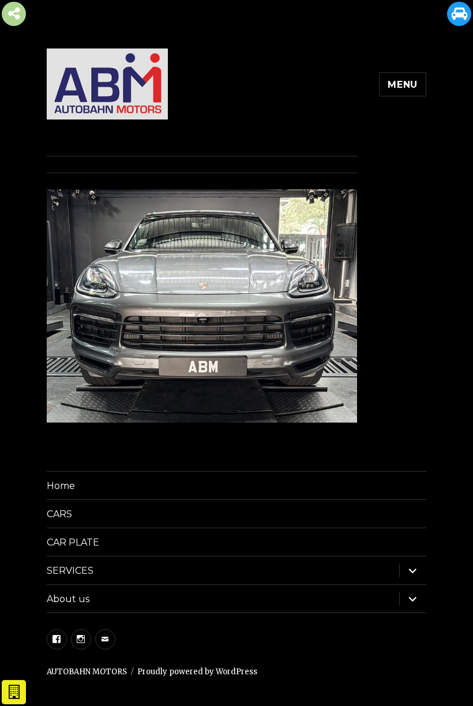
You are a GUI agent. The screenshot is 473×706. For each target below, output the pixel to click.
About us (68, 598)
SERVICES (70, 570)
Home (61, 485)
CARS (59, 514)
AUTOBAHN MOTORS (87, 672)
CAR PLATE (73, 542)
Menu (403, 84)
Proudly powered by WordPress (197, 672)
